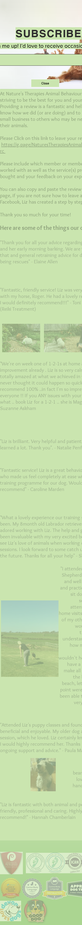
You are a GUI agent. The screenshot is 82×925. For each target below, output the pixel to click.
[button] (45, 83)
